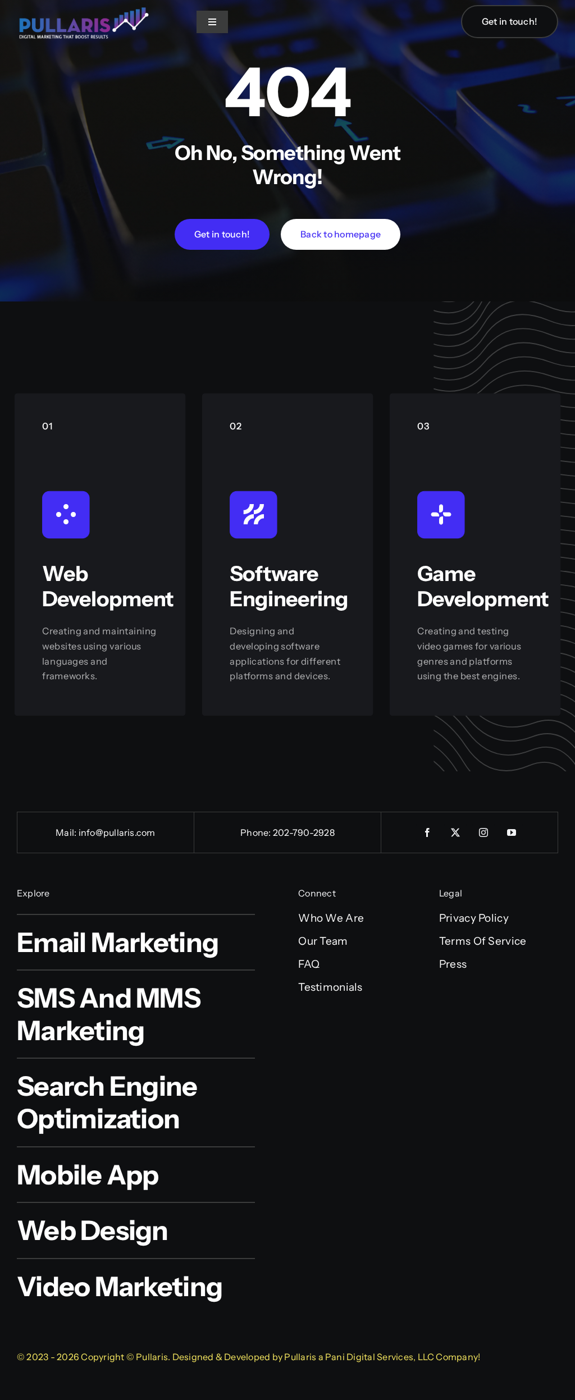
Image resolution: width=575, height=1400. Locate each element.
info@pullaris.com (117, 832)
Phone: (256, 832)
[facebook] (427, 832)
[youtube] (511, 832)
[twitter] (455, 832)
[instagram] (483, 832)
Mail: (67, 832)
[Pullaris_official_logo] (84, 6)
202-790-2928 (304, 832)
